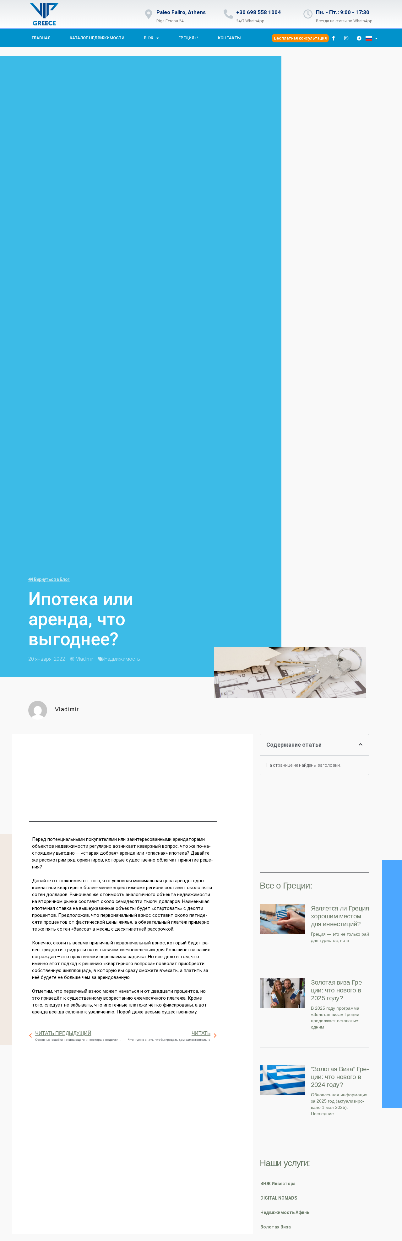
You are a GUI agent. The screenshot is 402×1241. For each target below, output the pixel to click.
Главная (41, 37)
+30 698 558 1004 (258, 12)
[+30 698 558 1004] (228, 14)
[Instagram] (346, 38)
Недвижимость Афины (285, 1212)
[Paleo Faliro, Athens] (148, 14)
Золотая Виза (275, 1226)
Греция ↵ (188, 37)
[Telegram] (359, 38)
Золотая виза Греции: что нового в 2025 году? (337, 990)
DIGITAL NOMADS (278, 1198)
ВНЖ (148, 37)
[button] (360, 744)
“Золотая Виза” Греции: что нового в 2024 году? (340, 1076)
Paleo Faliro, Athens (181, 12)
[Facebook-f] (333, 38)
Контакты (229, 37)
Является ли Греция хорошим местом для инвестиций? (340, 916)
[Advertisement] (123, 778)
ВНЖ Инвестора (278, 1183)
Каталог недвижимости (97, 37)
